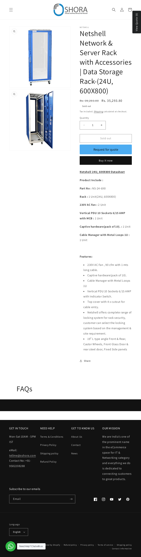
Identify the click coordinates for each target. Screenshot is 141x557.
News (74, 453)
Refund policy (70, 545)
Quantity (84, 117)
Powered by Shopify (50, 545)
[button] (11, 10)
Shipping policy (49, 453)
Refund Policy (48, 461)
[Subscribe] (71, 499)
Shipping (98, 111)
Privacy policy (87, 545)
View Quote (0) (136, 22)
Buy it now (106, 160)
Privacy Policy (48, 445)
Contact (76, 445)
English (17, 531)
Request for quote (105, 149)
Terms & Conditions (51, 436)
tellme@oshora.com (22, 455)
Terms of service (105, 545)
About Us (76, 436)
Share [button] (87, 360)
